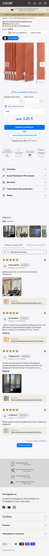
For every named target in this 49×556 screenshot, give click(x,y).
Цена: (19, 119)
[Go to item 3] (35, 231)
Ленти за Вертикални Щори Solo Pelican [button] (26, 432)
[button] (40, 3)
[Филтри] (4, 252)
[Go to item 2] (22, 231)
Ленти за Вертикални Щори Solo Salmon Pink (22, 18)
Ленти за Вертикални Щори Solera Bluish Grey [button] (26, 400)
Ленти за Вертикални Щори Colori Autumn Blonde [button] (27, 341)
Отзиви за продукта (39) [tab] (13, 245)
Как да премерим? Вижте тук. (26, 92)
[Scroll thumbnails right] (44, 231)
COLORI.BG (10, 550)
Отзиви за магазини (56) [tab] (35, 245)
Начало (4, 18)
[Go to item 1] (9, 231)
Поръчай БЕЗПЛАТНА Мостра (24, 135)
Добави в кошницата (24, 127)
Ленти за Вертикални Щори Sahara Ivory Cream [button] (26, 303)
